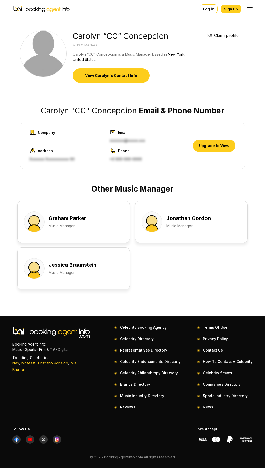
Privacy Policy (215, 339)
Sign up (231, 9)
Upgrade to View (214, 145)
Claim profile (226, 35)
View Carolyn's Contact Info (111, 75)
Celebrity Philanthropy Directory (149, 373)
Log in (208, 9)
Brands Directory (135, 384)
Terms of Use (215, 327)
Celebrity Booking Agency (143, 327)
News (208, 407)
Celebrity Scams (217, 373)
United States (84, 59)
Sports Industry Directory (225, 395)
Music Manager (87, 45)
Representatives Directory (143, 350)
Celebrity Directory (137, 339)
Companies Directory (222, 384)
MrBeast (28, 363)
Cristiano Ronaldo (53, 363)
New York (176, 54)
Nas (15, 363)
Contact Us (213, 350)
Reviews (127, 407)
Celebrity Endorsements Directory (150, 361)
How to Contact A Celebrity (228, 361)
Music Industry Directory (142, 395)
